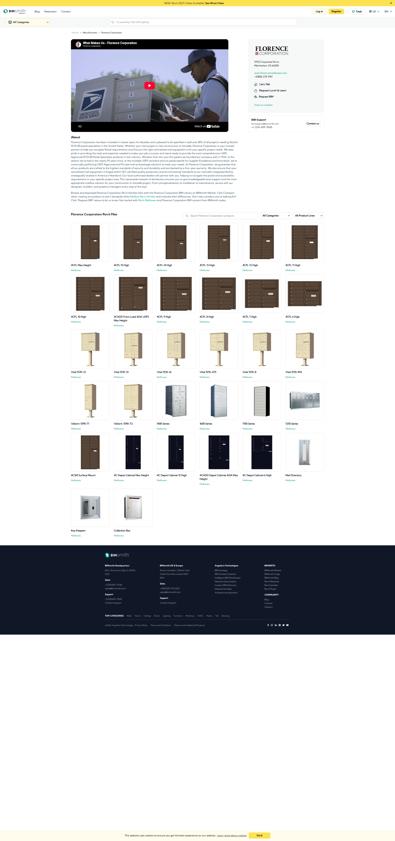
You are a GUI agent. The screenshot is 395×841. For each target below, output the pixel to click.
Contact (268, 603)
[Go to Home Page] (19, 11)
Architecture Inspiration (226, 592)
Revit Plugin (270, 588)
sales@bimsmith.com (115, 588)
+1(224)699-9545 (113, 599)
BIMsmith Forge (272, 574)
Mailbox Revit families (143, 196)
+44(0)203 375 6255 (169, 588)
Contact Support (113, 602)
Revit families (271, 585)
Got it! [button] (259, 835)
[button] (319, 11)
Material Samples (223, 588)
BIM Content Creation (225, 574)
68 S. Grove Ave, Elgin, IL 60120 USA (120, 572)
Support (268, 607)
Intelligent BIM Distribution (228, 577)
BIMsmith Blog (271, 577)
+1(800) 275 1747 (263, 76)
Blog (266, 599)
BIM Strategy (221, 570)
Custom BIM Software (225, 585)
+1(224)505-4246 (113, 584)
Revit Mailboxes (147, 200)
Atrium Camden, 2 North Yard (174, 570)
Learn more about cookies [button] (232, 835)
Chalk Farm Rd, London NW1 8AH (174, 576)
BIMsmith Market (272, 570)
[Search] (112, 22)
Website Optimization (225, 581)
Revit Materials (271, 581)
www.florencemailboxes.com (270, 72)
